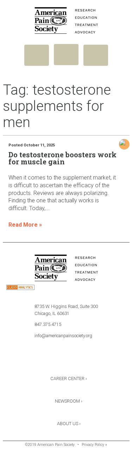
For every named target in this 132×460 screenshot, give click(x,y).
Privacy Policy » (94, 444)
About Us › (69, 423)
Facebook (47, 360)
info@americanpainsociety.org (63, 335)
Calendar (85, 360)
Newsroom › (68, 401)
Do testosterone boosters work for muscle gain (62, 158)
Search (95, 55)
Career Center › (68, 378)
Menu (36, 55)
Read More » (25, 224)
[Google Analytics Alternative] (20, 288)
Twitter (66, 360)
